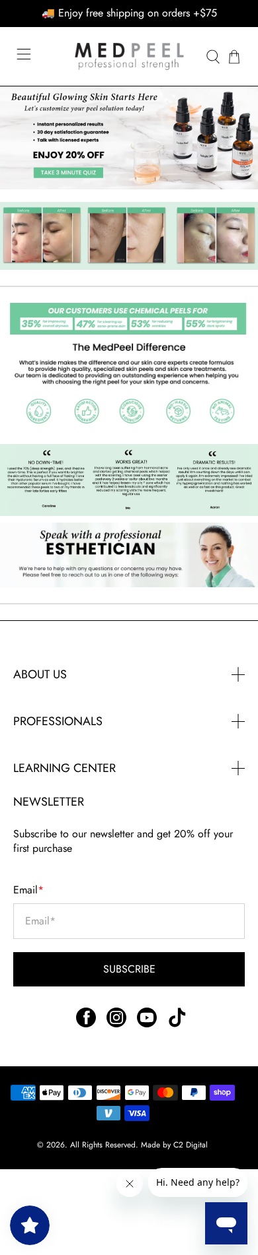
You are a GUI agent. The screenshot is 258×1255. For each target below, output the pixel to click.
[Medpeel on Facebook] (86, 1023)
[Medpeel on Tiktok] (177, 1023)
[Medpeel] (129, 56)
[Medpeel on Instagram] (116, 1023)
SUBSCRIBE (129, 969)
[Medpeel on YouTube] (147, 1023)
